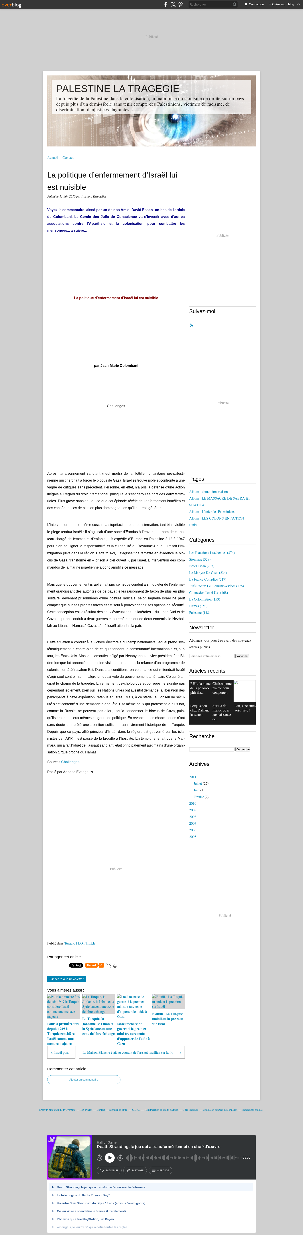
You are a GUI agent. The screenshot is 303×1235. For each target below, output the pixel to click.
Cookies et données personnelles (220, 1109)
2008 (192, 816)
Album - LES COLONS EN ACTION (216, 518)
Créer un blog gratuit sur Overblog (57, 1109)
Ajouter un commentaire (83, 1079)
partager (138, 1170)
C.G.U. (136, 1109)
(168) (208, 592)
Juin (196, 790)
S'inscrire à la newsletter (66, 979)
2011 (192, 776)
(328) (200, 559)
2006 (192, 830)
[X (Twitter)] (173, 4)
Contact (68, 157)
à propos (163, 1170)
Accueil (52, 157)
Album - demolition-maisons (209, 491)
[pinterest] (180, 4)
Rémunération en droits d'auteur (161, 1109)
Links (193, 524)
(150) (198, 605)
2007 (192, 823)
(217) (207, 579)
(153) (204, 599)
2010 (192, 803)
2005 (192, 836)
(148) (199, 612)
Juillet (198, 783)
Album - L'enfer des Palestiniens (211, 511)
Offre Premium (190, 1109)
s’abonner (112, 1170)
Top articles (86, 1109)
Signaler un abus (118, 1109)
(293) (201, 565)
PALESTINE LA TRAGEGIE (117, 88)
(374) (212, 552)
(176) (216, 585)
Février (199, 796)
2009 (192, 810)
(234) (208, 572)
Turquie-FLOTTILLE (79, 943)
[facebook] (166, 4)
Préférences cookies (252, 1109)
